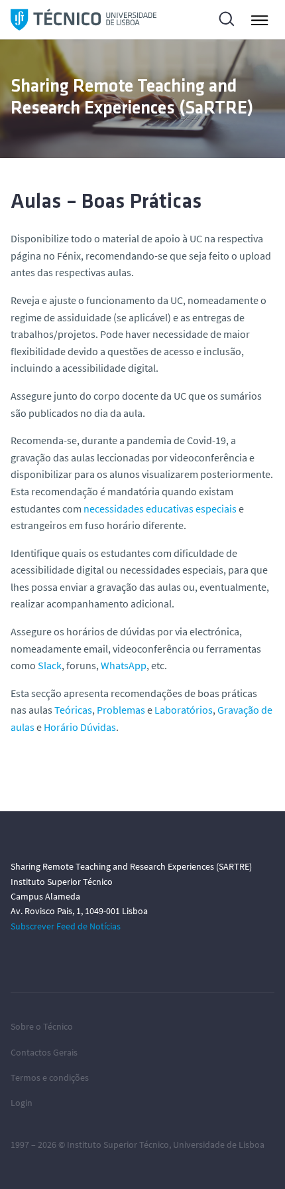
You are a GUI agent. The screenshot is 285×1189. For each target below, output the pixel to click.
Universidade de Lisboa (218, 1144)
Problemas (121, 709)
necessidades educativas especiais (160, 508)
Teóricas (73, 709)
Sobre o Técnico (42, 1026)
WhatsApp (123, 665)
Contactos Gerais (44, 1052)
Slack (50, 665)
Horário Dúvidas (80, 727)
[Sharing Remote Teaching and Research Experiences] (83, 19)
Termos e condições (50, 1077)
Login (21, 1103)
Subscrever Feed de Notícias (66, 926)
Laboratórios (183, 709)
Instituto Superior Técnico (118, 1144)
